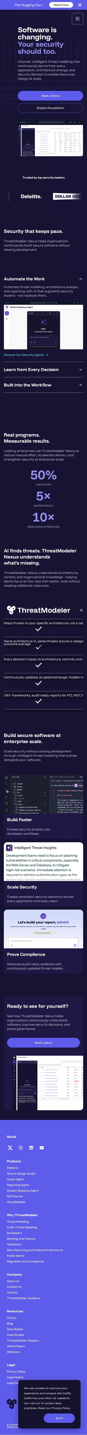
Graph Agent (15, 1179)
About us (13, 1281)
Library (12, 1318)
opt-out (35, 1403)
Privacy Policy (61, 1408)
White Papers (16, 1346)
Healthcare (14, 1244)
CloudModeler (16, 1202)
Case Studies (15, 1335)
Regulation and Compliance (25, 1261)
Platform (12, 1168)
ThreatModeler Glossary (23, 1340)
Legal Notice (15, 1377)
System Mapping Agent (23, 1190)
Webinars (13, 1352)
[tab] (43, 316)
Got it (59, 1418)
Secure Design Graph (21, 1173)
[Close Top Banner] (80, 5)
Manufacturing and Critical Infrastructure (35, 1250)
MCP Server (15, 1196)
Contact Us (14, 1287)
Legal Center (15, 1383)
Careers (12, 1292)
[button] (77, 18)
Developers (14, 1233)
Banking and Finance (21, 1238)
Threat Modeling (18, 1221)
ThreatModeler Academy (23, 1298)
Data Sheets (15, 1329)
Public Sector (16, 1256)
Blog (10, 1323)
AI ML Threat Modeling (22, 1227)
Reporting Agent (18, 1185)
